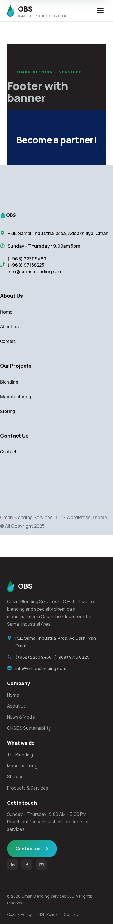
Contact (72, 914)
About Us (16, 706)
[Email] (41, 864)
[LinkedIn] (12, 864)
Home (13, 695)
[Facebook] (26, 864)
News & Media (21, 717)
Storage (15, 777)
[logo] (14, 215)
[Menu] (100, 10)
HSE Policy (47, 914)
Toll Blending (20, 755)
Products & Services (27, 788)
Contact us (28, 848)
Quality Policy (19, 914)
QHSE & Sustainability (29, 728)
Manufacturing (22, 766)
